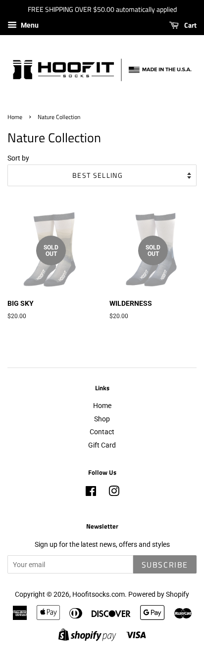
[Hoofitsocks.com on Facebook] (91, 493)
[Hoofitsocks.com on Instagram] (113, 493)
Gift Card (102, 445)
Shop (102, 419)
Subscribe (165, 565)
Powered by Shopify (158, 594)
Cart (190, 25)
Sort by (18, 158)
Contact (102, 432)
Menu (29, 25)
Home (14, 117)
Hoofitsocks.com (98, 594)
